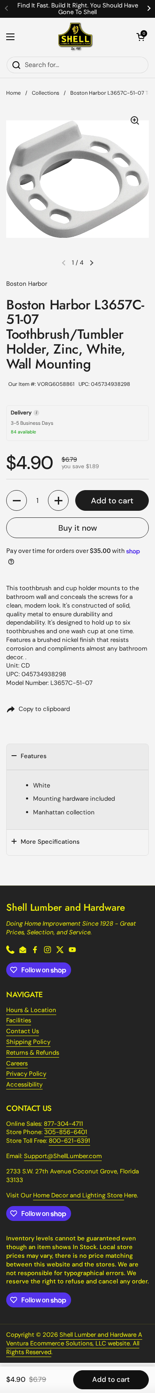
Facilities (18, 1020)
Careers (17, 1063)
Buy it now (77, 528)
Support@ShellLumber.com (63, 1156)
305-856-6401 (65, 1132)
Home (13, 92)
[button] (140, 37)
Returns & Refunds (32, 1052)
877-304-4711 (63, 1124)
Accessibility (24, 1084)
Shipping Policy (28, 1042)
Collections (45, 92)
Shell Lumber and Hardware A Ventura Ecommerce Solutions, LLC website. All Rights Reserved (74, 1343)
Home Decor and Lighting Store (78, 1195)
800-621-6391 (69, 1141)
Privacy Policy (26, 1074)
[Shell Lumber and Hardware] (75, 37)
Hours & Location (31, 1010)
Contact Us (22, 1031)
